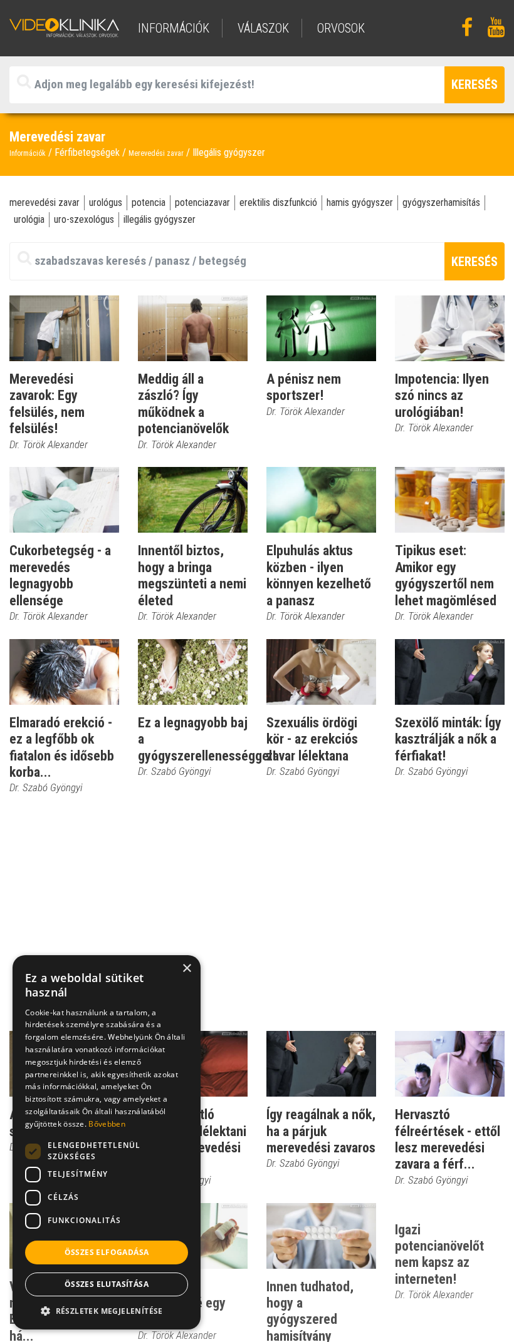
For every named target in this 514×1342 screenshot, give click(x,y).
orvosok (341, 28)
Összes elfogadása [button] (107, 1252)
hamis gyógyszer (360, 202)
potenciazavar (202, 202)
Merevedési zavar (156, 153)
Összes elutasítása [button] (107, 1284)
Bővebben (106, 1124)
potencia (148, 202)
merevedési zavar (44, 202)
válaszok (263, 28)
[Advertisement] (257, 913)
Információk (27, 153)
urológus (105, 202)
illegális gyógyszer (159, 219)
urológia (29, 219)
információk (173, 28)
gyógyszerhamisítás (441, 202)
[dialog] (107, 1142)
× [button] (186, 968)
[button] (106, 1310)
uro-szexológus (84, 219)
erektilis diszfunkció (278, 202)
